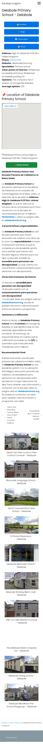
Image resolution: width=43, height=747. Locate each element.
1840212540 (15, 59)
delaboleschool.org (15, 220)
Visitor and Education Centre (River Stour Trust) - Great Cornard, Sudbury (12, 415)
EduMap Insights (11, 3)
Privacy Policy (11, 737)
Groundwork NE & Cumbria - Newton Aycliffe (33, 415)
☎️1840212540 (21, 165)
